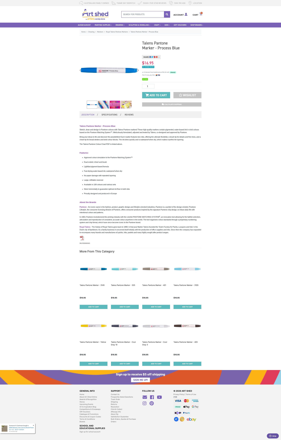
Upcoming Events (86, 404)
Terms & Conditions (87, 419)
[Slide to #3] (126, 105)
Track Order (115, 399)
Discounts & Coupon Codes (90, 417)
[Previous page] (80, 70)
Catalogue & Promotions (89, 414)
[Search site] (167, 14)
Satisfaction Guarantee (120, 417)
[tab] (90, 114)
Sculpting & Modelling (139, 25)
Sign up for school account (90, 432)
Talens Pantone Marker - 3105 (186, 285)
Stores (82, 402)
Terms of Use (191, 394)
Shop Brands (196, 25)
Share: (146, 57)
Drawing (119, 25)
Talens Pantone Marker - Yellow (93, 342)
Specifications (111, 114)
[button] (187, 95)
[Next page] (137, 70)
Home (82, 394)
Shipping (114, 402)
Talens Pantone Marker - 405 (186, 342)
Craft (156, 25)
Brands (82, 422)
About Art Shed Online (88, 397)
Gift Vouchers (180, 25)
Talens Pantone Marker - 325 (123, 285)
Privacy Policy (179, 394)
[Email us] (146, 398)
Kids (166, 25)
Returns (114, 404)
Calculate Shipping (173, 104)
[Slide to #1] (92, 105)
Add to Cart (158, 95)
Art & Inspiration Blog (88, 407)
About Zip (114, 414)
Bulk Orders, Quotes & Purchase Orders (123, 420)
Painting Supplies (102, 25)
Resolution (115, 407)
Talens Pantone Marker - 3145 (92, 285)
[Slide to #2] (115, 105)
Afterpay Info (116, 412)
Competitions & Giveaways (90, 409)
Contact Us (115, 394)
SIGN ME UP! (140, 380)
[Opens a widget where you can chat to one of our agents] (273, 436)
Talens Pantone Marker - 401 (154, 285)
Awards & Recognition (88, 399)
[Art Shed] (95, 14)
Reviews (129, 114)
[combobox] (145, 14)
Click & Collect (116, 409)
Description (89, 114)
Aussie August (84, 25)
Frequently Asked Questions (122, 397)
